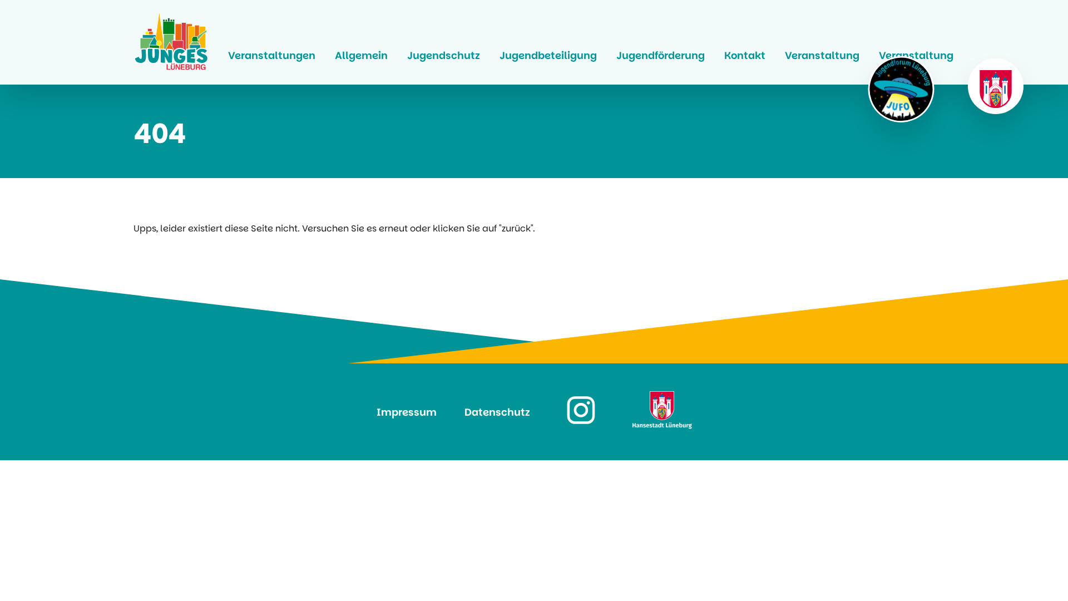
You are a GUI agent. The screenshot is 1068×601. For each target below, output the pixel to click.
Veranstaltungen (271, 55)
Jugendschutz (443, 55)
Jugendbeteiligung (548, 55)
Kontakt (744, 55)
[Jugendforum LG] (901, 89)
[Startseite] (171, 42)
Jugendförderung (660, 55)
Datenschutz (497, 412)
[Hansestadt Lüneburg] (996, 86)
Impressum (407, 412)
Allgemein (361, 55)
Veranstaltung (822, 55)
